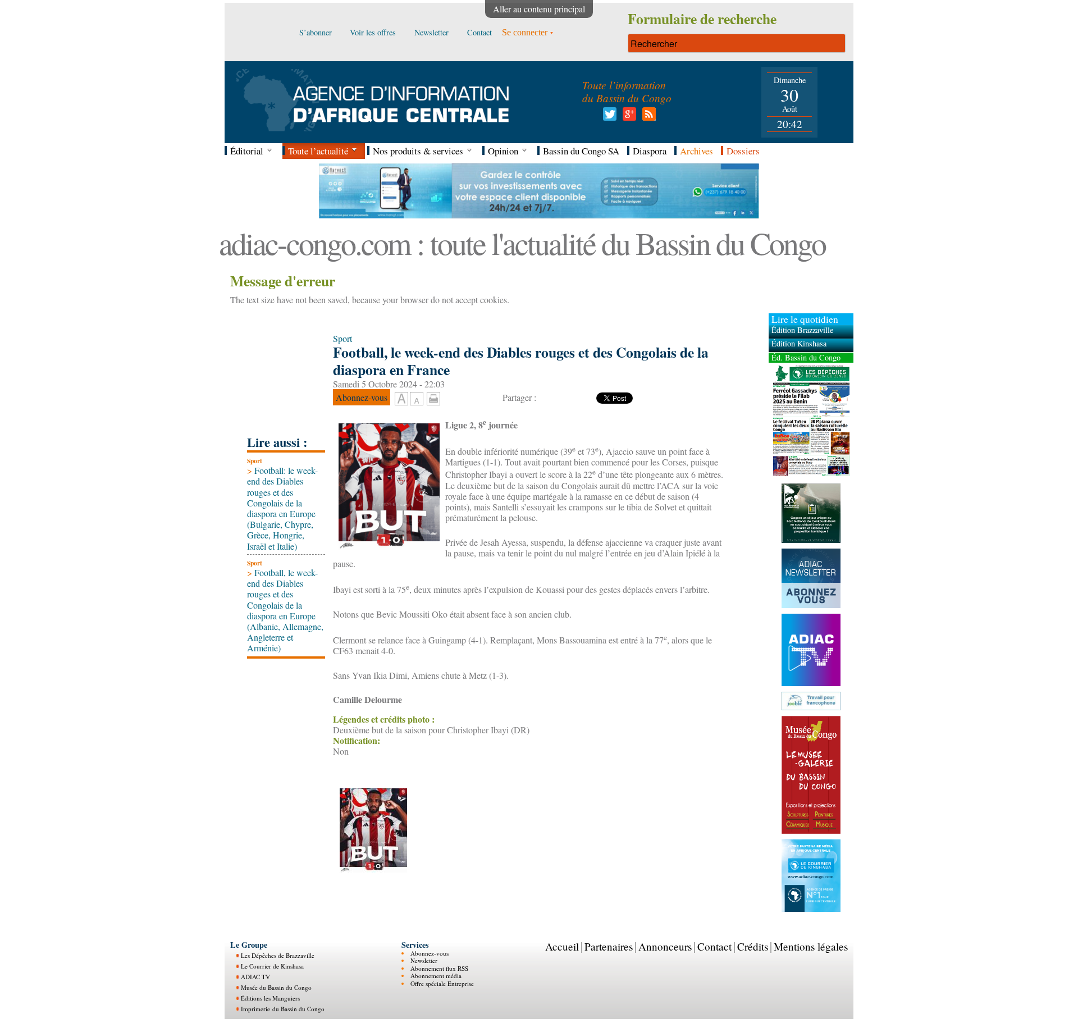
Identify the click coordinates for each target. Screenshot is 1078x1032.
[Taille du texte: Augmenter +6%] (401, 399)
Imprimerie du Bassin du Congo (283, 1008)
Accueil (562, 946)
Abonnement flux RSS (439, 968)
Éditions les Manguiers (270, 998)
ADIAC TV (255, 976)
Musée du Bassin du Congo (276, 987)
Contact (714, 946)
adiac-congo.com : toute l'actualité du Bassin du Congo (522, 243)
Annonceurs (665, 946)
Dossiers (743, 150)
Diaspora (649, 150)
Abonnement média (436, 975)
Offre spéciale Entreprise (442, 983)
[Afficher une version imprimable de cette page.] (433, 397)
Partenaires (608, 946)
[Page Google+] (627, 117)
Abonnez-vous (429, 953)
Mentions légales (811, 946)
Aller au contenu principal (539, 9)
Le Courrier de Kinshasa (272, 966)
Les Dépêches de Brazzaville (277, 955)
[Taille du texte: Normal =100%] (416, 399)
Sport (254, 460)
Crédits (752, 946)
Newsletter (423, 960)
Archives (696, 150)
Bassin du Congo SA (581, 150)
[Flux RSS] (647, 117)
